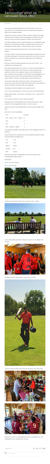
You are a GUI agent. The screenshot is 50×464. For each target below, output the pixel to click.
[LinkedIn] (40, 448)
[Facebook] (34, 448)
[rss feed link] (44, 448)
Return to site (6, 2)
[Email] (43, 448)
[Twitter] (37, 448)
